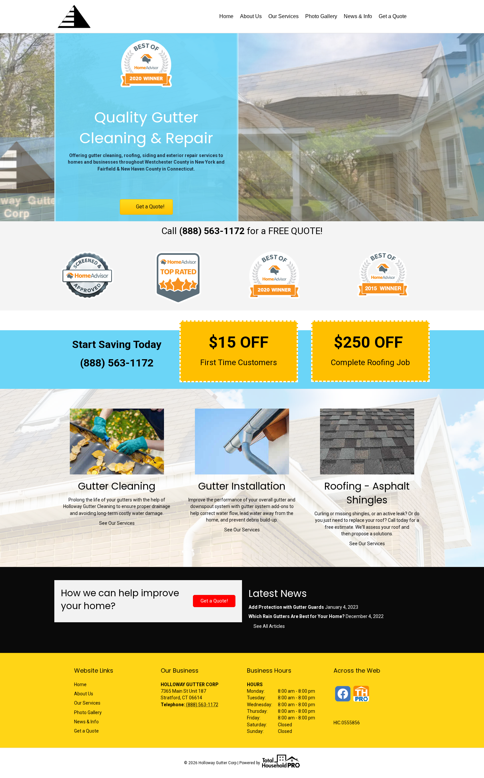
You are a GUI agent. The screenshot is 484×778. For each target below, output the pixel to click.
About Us (251, 16)
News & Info (358, 16)
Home (226, 16)
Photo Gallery (321, 16)
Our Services (283, 16)
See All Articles (269, 626)
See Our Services (117, 523)
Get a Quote (393, 16)
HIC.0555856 (347, 722)
